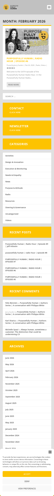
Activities (9, 155)
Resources (10, 201)
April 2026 (9, 371)
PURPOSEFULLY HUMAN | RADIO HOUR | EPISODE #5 (23, 278)
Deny (27, 481)
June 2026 (9, 358)
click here (15, 112)
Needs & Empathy (13, 175)
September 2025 (12, 396)
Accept (27, 474)
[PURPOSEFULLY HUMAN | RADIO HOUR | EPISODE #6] (27, 41)
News (7, 181)
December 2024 (12, 435)
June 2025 (9, 416)
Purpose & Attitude (14, 188)
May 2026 (9, 364)
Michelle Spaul (11, 329)
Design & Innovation (14, 162)
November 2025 (12, 384)
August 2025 (10, 403)
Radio (38, 65)
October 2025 (11, 390)
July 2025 (9, 409)
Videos (43, 65)
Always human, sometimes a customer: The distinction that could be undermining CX (25, 332)
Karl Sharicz (10, 320)
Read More (13, 84)
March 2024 (10, 448)
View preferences (27, 488)
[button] (50, 452)
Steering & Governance (15, 207)
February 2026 (11, 377)
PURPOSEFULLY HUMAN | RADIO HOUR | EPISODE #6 (24, 60)
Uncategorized (11, 214)
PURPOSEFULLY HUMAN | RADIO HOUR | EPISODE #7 (23, 260)
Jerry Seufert (18, 65)
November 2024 (12, 442)
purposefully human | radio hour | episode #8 (26, 252)
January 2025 (11, 429)
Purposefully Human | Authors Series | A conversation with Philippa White (26, 304)
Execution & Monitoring (16, 168)
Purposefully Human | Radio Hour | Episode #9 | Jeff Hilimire (26, 245)
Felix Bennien (11, 303)
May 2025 (9, 422)
